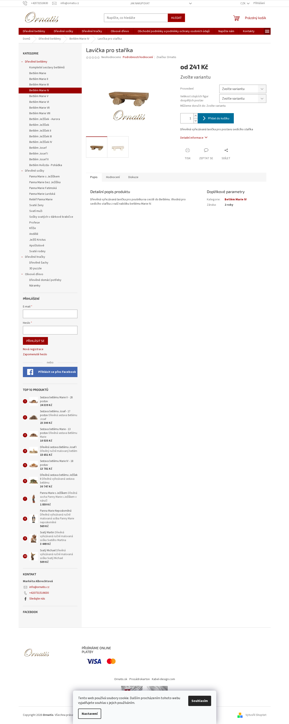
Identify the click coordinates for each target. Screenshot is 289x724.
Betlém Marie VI (39, 102)
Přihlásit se (35, 341)
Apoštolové (36, 245)
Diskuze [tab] (133, 177)
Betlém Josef (38, 148)
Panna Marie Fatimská (43, 188)
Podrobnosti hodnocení (138, 57)
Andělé (33, 234)
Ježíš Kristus (37, 240)
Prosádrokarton (139, 679)
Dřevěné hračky (35, 257)
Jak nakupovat (140, 3)
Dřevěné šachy (38, 263)
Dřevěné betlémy (36, 62)
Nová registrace (33, 349)
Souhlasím (199, 701)
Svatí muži (35, 211)
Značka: (166, 57)
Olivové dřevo (34, 274)
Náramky (34, 285)
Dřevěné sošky (34, 171)
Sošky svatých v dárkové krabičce (51, 217)
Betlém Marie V (38, 96)
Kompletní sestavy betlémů (47, 67)
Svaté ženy (36, 205)
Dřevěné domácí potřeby (45, 280)
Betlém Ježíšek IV (40, 142)
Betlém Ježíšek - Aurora (44, 119)
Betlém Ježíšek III (40, 136)
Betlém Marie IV (39, 90)
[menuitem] (34, 31)
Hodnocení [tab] (113, 177)
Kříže (32, 228)
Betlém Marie (37, 73)
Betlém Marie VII (39, 108)
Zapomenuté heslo (35, 354)
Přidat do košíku (218, 118)
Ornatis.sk (120, 679)
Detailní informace (191, 138)
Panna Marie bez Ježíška (45, 182)
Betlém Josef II (39, 159)
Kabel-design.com (163, 679)
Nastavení (90, 713)
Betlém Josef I (38, 153)
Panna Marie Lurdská (42, 194)
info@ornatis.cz (39, 587)
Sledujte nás (37, 599)
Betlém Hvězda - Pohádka (45, 165)
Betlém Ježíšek (39, 125)
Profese (34, 222)
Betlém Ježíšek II (40, 131)
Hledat (176, 17)
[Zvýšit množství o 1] (195, 115)
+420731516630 (39, 593)
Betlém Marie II (38, 79)
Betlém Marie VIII (39, 113)
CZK (243, 3)
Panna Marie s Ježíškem (44, 176)
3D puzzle (35, 268)
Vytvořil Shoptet (256, 715)
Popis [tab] (94, 177)
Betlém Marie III (39, 84)
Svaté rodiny (37, 251)
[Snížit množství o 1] (195, 120)
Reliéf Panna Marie (41, 199)
